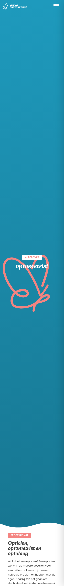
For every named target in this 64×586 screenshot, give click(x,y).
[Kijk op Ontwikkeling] (15, 6)
